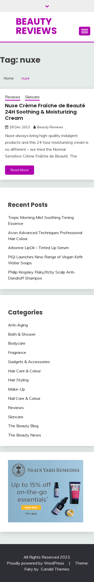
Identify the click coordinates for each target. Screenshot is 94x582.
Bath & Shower (22, 334)
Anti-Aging (18, 324)
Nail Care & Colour (24, 398)
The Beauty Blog (23, 425)
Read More (20, 170)
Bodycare (16, 343)
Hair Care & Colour (24, 370)
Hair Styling (18, 379)
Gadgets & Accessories (29, 361)
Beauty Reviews (36, 26)
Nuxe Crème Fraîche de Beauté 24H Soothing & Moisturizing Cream (45, 112)
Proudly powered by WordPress (36, 563)
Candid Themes (55, 569)
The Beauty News (24, 435)
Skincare (32, 97)
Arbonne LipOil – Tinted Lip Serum (38, 247)
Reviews (12, 97)
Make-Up (16, 389)
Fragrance (17, 352)
